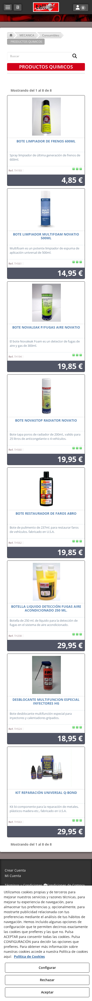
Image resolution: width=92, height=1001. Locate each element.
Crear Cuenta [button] (15, 870)
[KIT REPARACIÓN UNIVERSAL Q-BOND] (46, 768)
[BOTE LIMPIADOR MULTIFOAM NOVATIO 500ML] (46, 209)
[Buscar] (73, 56)
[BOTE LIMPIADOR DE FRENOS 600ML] (46, 116)
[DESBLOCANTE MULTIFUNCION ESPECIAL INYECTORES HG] (46, 675)
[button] (46, 7)
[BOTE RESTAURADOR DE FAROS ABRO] (46, 489)
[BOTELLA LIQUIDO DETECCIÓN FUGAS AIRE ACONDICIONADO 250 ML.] (46, 582)
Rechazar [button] (47, 980)
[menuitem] (46, 870)
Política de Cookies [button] (29, 956)
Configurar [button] (47, 967)
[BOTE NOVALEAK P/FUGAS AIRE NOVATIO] (46, 303)
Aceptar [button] (47, 992)
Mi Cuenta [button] (13, 875)
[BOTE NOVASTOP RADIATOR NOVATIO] (46, 396)
